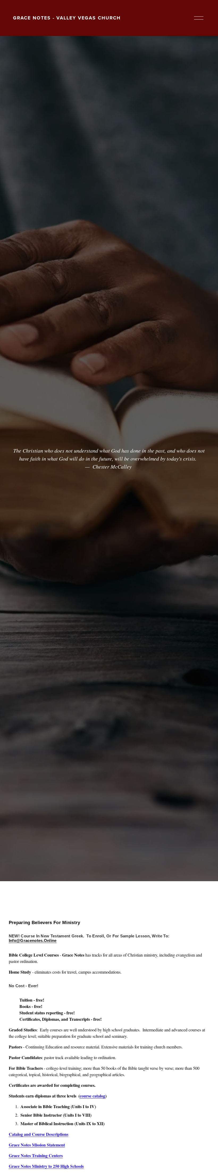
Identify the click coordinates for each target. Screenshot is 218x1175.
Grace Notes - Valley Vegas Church (67, 17)
